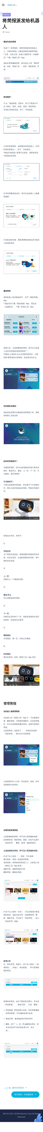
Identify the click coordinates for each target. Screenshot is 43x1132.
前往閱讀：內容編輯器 (24, 1094)
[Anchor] (18, 703)
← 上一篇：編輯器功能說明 (14, 1087)
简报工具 (6, 14)
